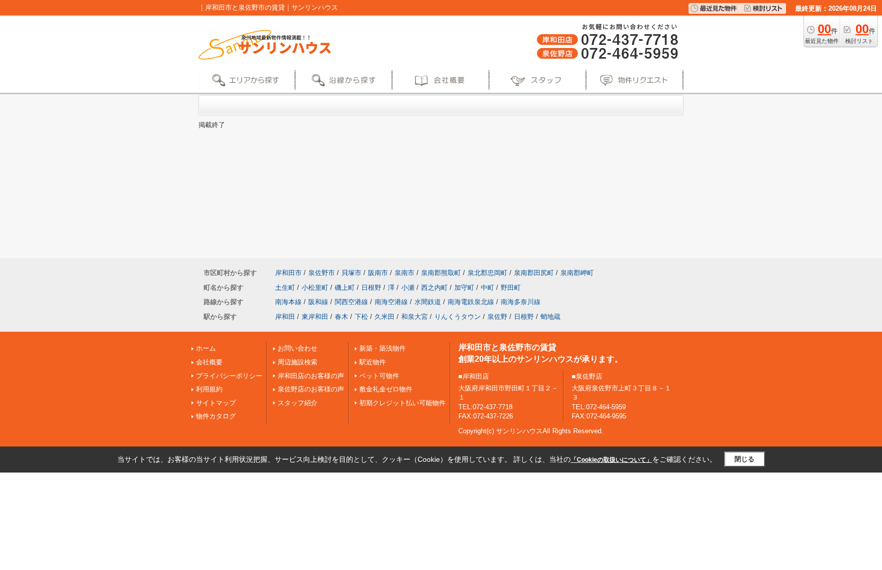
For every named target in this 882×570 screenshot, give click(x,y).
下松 (361, 316)
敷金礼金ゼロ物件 (385, 389)
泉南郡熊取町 (441, 273)
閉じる (744, 459)
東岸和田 (315, 316)
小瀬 (407, 287)
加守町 (464, 287)
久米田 (385, 316)
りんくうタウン (457, 316)
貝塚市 (351, 273)
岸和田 (285, 316)
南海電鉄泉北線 (471, 302)
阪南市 (378, 273)
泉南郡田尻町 (534, 273)
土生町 (285, 287)
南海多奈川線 (521, 302)
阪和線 (318, 302)
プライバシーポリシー (229, 376)
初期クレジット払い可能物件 (402, 403)
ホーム (206, 348)
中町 (487, 287)
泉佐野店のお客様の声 (311, 389)
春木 (341, 316)
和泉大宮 (414, 316)
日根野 (371, 287)
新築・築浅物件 (382, 348)
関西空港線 (351, 302)
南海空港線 (391, 302)
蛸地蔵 (550, 316)
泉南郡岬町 (577, 273)
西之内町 (434, 287)
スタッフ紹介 (297, 403)
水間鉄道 (427, 302)
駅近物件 (372, 362)
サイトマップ (216, 403)
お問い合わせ (297, 348)
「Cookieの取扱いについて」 (611, 459)
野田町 (511, 287)
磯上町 (345, 287)
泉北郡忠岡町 (487, 273)
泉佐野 (497, 316)
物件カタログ (216, 416)
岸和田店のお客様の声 (311, 376)
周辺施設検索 (297, 362)
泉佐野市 (321, 273)
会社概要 (209, 362)
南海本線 (288, 302)
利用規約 (209, 389)
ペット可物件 (379, 376)
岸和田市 (288, 273)
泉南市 (404, 273)
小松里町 (315, 287)
